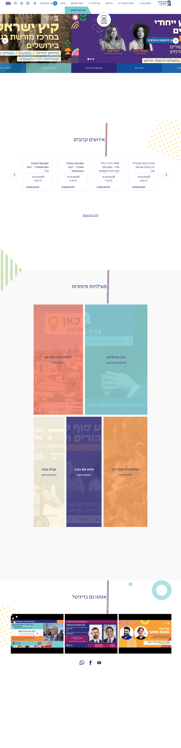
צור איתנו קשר (46, 3)
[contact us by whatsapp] (21, 3)
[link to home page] (164, 3)
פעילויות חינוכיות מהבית (116, 362)
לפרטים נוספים (138, 187)
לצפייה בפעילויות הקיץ (90, 40)
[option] (90, 43)
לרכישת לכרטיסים (49, 474)
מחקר (62, 3)
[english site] (8, 3)
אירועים (109, 3)
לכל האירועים (90, 215)
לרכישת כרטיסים (84, 474)
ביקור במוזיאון (77, 3)
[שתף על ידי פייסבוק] (27, 3)
